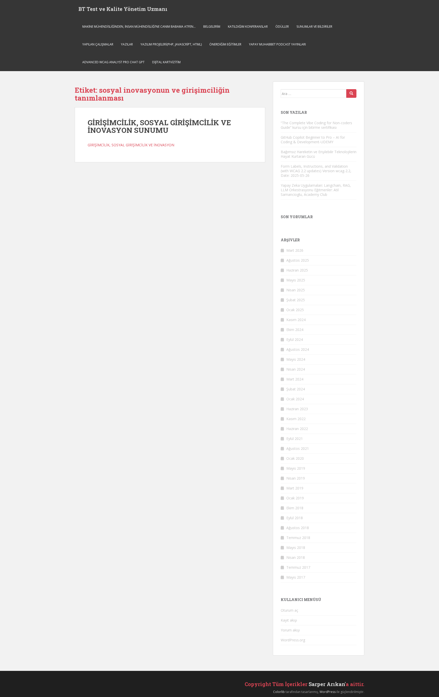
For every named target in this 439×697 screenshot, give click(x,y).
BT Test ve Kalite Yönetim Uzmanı (123, 9)
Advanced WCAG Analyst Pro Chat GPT (113, 62)
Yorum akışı (290, 630)
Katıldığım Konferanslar (248, 26)
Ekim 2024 (294, 329)
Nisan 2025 (295, 290)
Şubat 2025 (295, 299)
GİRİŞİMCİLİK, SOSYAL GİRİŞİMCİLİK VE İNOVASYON (131, 144)
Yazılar (127, 44)
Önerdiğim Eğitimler (225, 44)
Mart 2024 (294, 379)
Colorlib (279, 692)
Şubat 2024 (295, 389)
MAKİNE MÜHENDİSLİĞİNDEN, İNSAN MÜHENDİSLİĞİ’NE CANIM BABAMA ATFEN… (139, 26)
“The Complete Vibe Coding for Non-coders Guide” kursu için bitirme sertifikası (316, 125)
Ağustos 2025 (297, 260)
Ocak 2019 (295, 498)
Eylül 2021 (294, 438)
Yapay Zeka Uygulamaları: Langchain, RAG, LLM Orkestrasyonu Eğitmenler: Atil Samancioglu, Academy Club (316, 190)
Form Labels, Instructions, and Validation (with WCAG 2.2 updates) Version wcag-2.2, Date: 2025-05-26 (316, 171)
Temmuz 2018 (298, 537)
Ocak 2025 (295, 309)
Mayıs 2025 (295, 280)
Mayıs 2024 (295, 359)
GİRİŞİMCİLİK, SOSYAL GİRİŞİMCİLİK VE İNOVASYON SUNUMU (159, 126)
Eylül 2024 (294, 339)
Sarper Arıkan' (327, 684)
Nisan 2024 (295, 369)
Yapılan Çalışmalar (97, 44)
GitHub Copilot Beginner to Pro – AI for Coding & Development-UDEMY (313, 139)
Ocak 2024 (295, 399)
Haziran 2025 (297, 270)
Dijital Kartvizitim (166, 62)
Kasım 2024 (296, 319)
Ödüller (282, 26)
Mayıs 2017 (295, 577)
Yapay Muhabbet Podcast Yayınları (277, 44)
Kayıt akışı (289, 620)
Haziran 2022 (297, 428)
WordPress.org (293, 640)
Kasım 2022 (296, 418)
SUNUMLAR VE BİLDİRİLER (314, 26)
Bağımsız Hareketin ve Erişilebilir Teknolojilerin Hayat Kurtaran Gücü (318, 154)
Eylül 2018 (294, 517)
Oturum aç (289, 610)
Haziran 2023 (297, 408)
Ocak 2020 (295, 458)
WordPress (328, 692)
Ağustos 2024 (297, 349)
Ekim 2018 (294, 507)
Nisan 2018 (295, 557)
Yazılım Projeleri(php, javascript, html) (171, 44)
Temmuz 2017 (298, 567)
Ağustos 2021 (297, 448)
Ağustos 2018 (297, 527)
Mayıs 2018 (295, 547)
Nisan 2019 (295, 478)
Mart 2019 (294, 488)
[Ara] (351, 93)
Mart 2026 (294, 250)
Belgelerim (211, 26)
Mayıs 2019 (295, 468)
